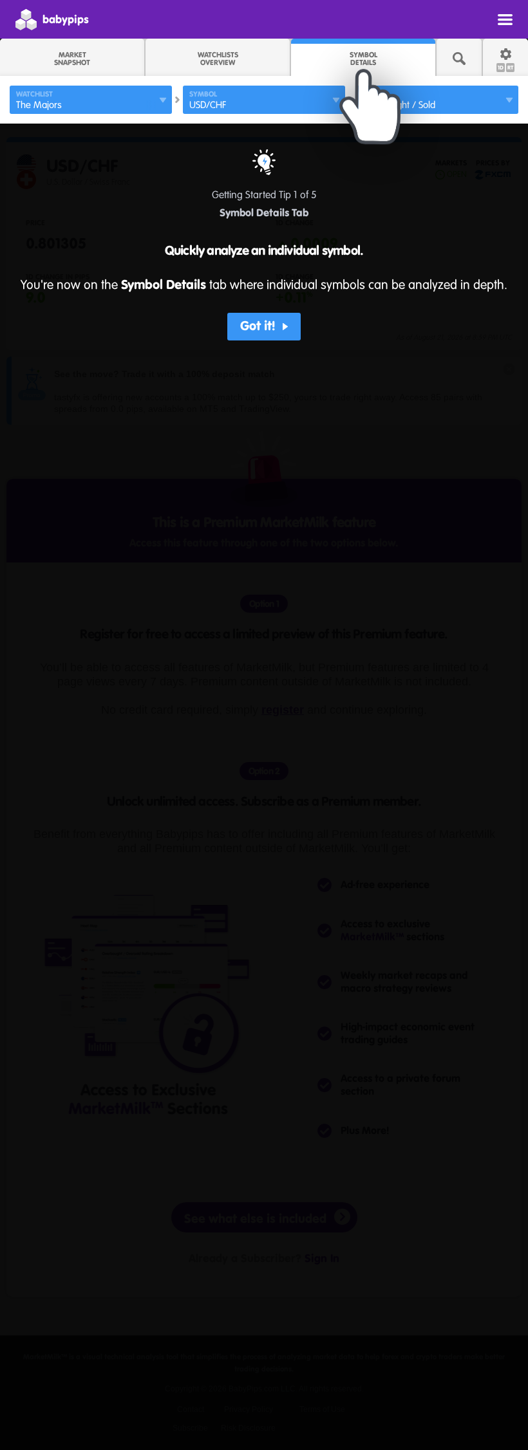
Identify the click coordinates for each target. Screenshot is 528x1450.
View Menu (505, 19)
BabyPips (65, 19)
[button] (264, 326)
